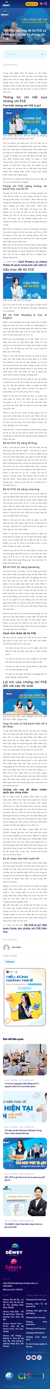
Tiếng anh (10, 961)
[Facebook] (28, 1357)
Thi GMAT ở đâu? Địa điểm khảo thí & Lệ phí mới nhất (23, 1226)
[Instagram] (39, 1357)
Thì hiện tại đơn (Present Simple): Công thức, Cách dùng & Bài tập (23, 1132)
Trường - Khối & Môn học (22, 1080)
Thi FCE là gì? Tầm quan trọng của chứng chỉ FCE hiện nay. (25, 928)
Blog (7, 1080)
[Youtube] (33, 1357)
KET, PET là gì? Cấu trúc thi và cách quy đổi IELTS (25, 1179)
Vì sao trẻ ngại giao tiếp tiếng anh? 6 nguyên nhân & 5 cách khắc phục (22, 1085)
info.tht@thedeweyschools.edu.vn (20, 1283)
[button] (42, 54)
